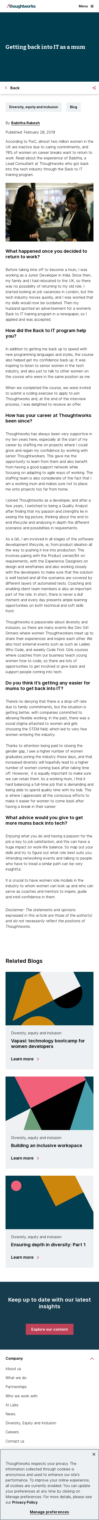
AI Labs (12, 1405)
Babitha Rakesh (25, 123)
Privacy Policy (25, 1502)
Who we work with (22, 1396)
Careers (12, 1432)
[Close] (94, 1454)
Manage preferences (49, 1512)
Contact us (15, 1441)
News (10, 1414)
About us (13, 1368)
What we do (16, 1377)
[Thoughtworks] (21, 6)
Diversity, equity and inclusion (33, 107)
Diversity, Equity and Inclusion (31, 1423)
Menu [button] (83, 6)
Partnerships (16, 1386)
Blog (73, 107)
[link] (49, 1329)
